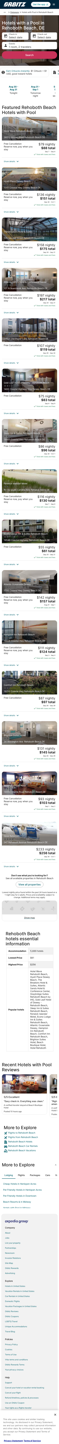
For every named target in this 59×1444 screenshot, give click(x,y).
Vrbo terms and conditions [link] (16, 1359)
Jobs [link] (7, 1238)
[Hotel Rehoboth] (29, 842)
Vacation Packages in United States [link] (21, 1306)
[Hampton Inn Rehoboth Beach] (29, 640)
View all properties (29, 884)
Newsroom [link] (9, 1253)
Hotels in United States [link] (15, 1286)
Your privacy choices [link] (14, 1369)
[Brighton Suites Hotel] (29, 741)
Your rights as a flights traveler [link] (18, 1408)
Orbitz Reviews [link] (11, 1311)
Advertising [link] (10, 1273)
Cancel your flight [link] (13, 1392)
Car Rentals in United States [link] (17, 1296)
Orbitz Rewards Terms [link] (14, 1364)
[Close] (55, 1414)
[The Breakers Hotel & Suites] (29, 238)
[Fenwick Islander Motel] (29, 489)
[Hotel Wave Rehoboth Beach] (29, 137)
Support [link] (8, 1382)
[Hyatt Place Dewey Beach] (29, 187)
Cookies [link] (8, 1349)
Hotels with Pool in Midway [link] (17, 1207)
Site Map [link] (9, 1263)
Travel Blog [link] (10, 1331)
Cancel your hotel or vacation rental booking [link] (24, 1387)
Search (29, 55)
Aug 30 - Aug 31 (13, 88)
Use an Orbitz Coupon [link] (14, 1403)
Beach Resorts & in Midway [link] (17, 1201)
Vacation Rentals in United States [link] (19, 1291)
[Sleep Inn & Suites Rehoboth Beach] (29, 439)
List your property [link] (12, 1243)
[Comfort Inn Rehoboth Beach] (29, 691)
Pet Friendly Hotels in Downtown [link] (19, 1195)
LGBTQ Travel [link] (11, 1321)
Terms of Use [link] (11, 1354)
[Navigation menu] (54, 4)
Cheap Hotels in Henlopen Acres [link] (19, 1183)
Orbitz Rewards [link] (12, 1268)
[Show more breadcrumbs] (5, 12)
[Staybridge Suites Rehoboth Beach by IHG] (29, 338)
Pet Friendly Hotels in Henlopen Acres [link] (22, 1189)
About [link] (7, 1233)
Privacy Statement (13, 1440)
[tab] (8, 1175)
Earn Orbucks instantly (18, 71)
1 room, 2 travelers (20, 46)
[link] (29, 1133)
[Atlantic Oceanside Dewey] (29, 590)
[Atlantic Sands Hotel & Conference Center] (29, 288)
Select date (15, 37)
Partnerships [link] (10, 1248)
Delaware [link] (14, 12)
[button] (29, 161)
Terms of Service (32, 1440)
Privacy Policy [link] (11, 1344)
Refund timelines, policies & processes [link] (22, 1398)
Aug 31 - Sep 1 (35, 88)
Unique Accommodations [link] (16, 1326)
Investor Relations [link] (13, 1258)
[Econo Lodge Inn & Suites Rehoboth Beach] (29, 540)
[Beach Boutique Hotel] (29, 791)
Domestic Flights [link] (12, 1301)
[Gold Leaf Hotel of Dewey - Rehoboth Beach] (29, 389)
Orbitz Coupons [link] (12, 1316)
